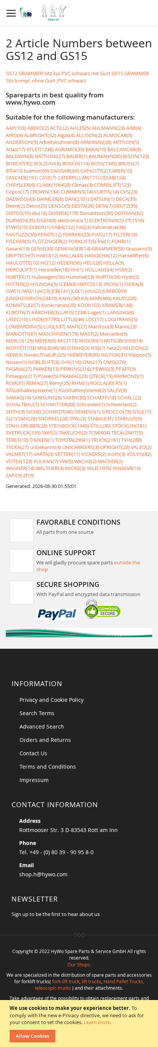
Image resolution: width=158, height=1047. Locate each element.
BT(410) (14, 170)
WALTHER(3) (50, 468)
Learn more (97, 1022)
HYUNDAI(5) (44, 284)
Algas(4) (66, 135)
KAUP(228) (125, 298)
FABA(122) (63, 227)
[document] (80, 1023)
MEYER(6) (45, 340)
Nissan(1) (16, 362)
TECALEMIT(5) (127, 432)
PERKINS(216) (75, 368)
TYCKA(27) (17, 447)
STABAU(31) (100, 418)
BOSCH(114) (76, 163)
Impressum (34, 780)
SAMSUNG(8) (47, 397)
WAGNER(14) (20, 468)
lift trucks (91, 981)
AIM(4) (133, 127)
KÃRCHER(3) (45, 312)
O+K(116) (71, 362)
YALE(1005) (99, 468)
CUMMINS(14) (77, 191)
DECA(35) (126, 199)
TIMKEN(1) (42, 439)
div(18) (39, 213)
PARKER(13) (46, 368)
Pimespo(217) (21, 376)
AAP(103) (16, 127)
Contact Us (33, 753)
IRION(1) (113, 284)
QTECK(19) (101, 376)
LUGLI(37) (54, 326)
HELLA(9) (113, 262)
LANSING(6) (120, 312)
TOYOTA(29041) (72, 439)
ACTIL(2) (59, 127)
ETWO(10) (17, 227)
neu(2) (114, 347)
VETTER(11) (67, 454)
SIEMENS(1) (87, 411)
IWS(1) (28, 291)
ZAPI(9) (14, 475)
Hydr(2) (130, 276)
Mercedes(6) (114, 333)
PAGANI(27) (19, 368)
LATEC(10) (17, 319)
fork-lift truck (65, 981)
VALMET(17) (19, 454)
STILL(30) (100, 425)
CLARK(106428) (53, 184)
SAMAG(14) (18, 397)
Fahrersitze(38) (109, 227)
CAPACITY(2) (94, 170)
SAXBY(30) (74, 397)
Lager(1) (97, 312)
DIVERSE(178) (63, 213)
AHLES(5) (80, 127)
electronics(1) (73, 220)
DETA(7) (104, 205)
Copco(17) (17, 191)
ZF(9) (28, 475)
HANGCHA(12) (100, 255)
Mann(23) (126, 326)
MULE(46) (48, 347)
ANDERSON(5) (22, 142)
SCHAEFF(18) (101, 397)
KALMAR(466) (96, 298)
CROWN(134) (44, 191)
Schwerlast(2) (121, 404)
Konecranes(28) (58, 305)
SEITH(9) (15, 411)
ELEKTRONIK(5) (106, 220)
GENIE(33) (42, 248)
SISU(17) (141, 411)
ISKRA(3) (133, 284)
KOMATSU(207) (23, 305)
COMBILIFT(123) (112, 184)
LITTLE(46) (72, 319)
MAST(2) (89, 333)
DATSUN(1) (102, 199)
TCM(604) (99, 432)
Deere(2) (15, 205)
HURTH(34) (108, 276)
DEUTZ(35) (125, 205)
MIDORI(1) (91, 340)
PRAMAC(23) (73, 376)
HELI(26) (92, 262)
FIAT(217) (102, 234)
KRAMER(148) (117, 305)
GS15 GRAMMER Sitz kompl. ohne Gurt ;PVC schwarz (77, 77)
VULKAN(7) (45, 461)
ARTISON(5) (126, 142)
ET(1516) (134, 220)
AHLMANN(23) (108, 127)
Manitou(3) (101, 326)
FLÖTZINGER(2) (49, 241)
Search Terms (37, 713)
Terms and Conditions (48, 766)
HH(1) (77, 269)
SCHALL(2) (129, 397)
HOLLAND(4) (99, 269)
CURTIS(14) (106, 191)
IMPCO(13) (90, 284)
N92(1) (98, 347)
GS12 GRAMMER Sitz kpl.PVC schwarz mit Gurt (58, 73)
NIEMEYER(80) (83, 354)
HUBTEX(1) (18, 276)
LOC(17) (95, 319)
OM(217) (92, 362)
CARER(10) (120, 170)
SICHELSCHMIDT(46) (49, 411)
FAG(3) (83, 227)
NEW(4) (14, 354)
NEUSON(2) (135, 347)
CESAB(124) (113, 177)
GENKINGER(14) (72, 248)
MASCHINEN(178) (58, 333)
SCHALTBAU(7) (22, 404)
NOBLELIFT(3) (43, 362)
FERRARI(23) (77, 234)
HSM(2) (123, 269)
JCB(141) (60, 291)
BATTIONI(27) (50, 156)
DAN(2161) (77, 199)
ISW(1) (13, 291)
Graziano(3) (139, 248)
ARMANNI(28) (96, 142)
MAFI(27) (77, 326)
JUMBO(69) (114, 291)
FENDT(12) (50, 234)
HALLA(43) (71, 255)
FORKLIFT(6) (82, 241)
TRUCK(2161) (105, 439)
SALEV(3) (117, 390)
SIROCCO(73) (116, 411)
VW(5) (66, 461)
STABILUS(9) (128, 418)
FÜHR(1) (121, 241)
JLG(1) (77, 291)
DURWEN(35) (20, 220)
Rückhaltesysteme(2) (82, 390)
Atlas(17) (15, 149)
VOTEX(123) (19, 461)
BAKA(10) (96, 149)
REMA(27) (37, 383)
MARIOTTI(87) (21, 333)
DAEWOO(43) (21, 199)
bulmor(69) (36, 170)
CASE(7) (47, 177)
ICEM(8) (68, 284)
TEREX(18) (17, 439)
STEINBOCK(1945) (69, 425)
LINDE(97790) (44, 319)
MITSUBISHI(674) (123, 340)
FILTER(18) (125, 234)
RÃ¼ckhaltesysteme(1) (31, 390)
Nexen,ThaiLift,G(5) (45, 354)
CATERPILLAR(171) (78, 177)
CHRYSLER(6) (20, 184)
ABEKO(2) (38, 127)
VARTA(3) (44, 454)
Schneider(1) (91, 404)
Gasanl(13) (18, 248)
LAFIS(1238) (73, 312)
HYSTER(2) (17, 284)
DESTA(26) (83, 205)
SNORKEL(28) (53, 418)
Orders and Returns (45, 739)
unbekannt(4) (45, 447)
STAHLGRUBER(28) (27, 425)
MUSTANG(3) (74, 347)
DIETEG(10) (18, 213)
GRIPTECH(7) (20, 255)
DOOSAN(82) (128, 213)
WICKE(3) (75, 468)
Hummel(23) (80, 276)
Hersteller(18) (53, 269)
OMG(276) (114, 362)
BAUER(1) (76, 156)
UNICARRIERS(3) (80, 447)
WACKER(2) (110, 461)
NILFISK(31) (114, 354)
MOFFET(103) (21, 347)
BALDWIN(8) (20, 156)
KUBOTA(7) (18, 312)
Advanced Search (42, 726)
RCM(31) (15, 383)
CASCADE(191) (22, 177)
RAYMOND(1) (129, 376)
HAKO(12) (47, 255)
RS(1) (121, 383)
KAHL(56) (69, 298)
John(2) (93, 291)
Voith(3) (116, 454)
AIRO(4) (14, 135)
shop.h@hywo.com (43, 874)
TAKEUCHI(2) (73, 432)
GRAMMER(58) (108, 248)
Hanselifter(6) (133, 255)
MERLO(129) (20, 340)
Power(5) (48, 376)
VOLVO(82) (139, 454)
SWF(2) (50, 432)
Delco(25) (36, 205)
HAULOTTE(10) (22, 262)
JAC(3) (43, 291)
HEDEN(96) (69, 262)
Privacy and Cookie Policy (52, 699)
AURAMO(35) (69, 149)
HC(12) (48, 262)
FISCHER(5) (18, 241)
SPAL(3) (77, 418)
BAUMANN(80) (105, 156)
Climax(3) (82, 184)
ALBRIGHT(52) (40, 135)
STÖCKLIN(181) (129, 425)
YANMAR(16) (126, 468)
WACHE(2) (85, 461)
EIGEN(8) (46, 220)
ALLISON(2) (89, 135)
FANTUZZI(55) (21, 234)
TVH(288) (131, 439)
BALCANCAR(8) (124, 149)
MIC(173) (68, 340)
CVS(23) (128, 191)
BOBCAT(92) (19, 163)
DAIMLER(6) (50, 199)
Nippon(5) (139, 354)
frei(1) (103, 241)
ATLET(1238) (40, 149)
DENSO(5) (59, 205)
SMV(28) (27, 418)
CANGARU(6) (64, 170)
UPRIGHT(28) (115, 447)
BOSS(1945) (104, 163)
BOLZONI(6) (47, 163)
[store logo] (45, 13)
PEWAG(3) (103, 368)
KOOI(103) (89, 305)
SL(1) (11, 418)
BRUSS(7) (128, 163)
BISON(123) (136, 156)
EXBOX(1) (40, 227)
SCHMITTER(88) (58, 404)
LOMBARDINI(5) (24, 326)
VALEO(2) (141, 447)
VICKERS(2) (93, 454)
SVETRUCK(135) (23, 432)
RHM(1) (80, 383)
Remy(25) (60, 383)
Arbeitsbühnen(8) (59, 142)
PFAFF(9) (126, 368)
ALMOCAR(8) (117, 135)
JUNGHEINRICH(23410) (32, 298)
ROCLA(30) (102, 383)
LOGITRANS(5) (121, 319)
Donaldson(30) (96, 213)
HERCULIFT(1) (21, 269)
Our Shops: (79, 964)
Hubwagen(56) (48, 276)
